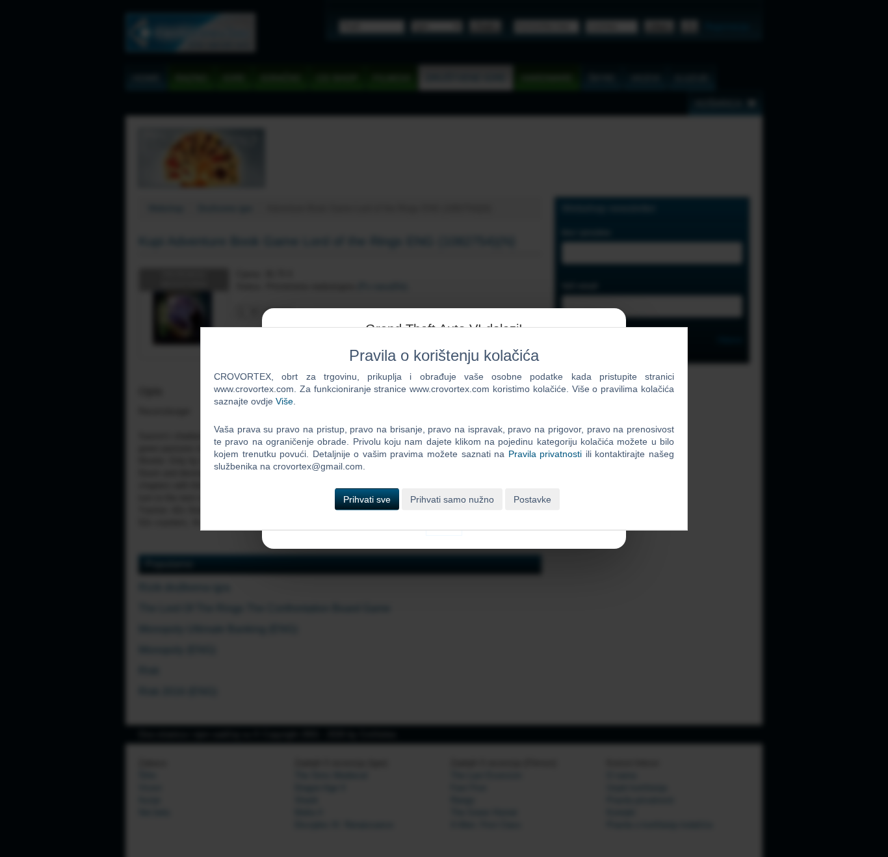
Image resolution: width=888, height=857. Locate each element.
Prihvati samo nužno (452, 499)
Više (284, 401)
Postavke (532, 499)
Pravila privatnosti (545, 454)
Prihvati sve (367, 499)
